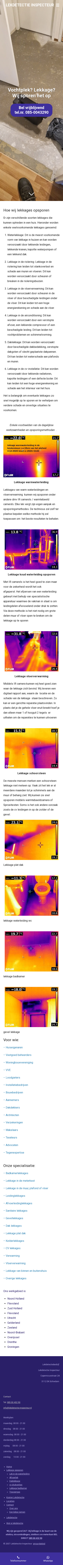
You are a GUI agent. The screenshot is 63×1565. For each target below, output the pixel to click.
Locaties (10, 1501)
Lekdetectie (11, 1517)
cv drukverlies (15, 1485)
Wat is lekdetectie (14, 1523)
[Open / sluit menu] (57, 5)
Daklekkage (14, 1481)
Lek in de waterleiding (19, 1474)
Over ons (13, 1508)
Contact (10, 1505)
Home (9, 1467)
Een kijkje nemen (17, 1512)
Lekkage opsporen (14, 1470)
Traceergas (14, 1492)
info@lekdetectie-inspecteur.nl (17, 1408)
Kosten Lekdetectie (15, 1497)
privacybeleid (39, 1544)
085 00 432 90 (13, 1402)
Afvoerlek (13, 1477)
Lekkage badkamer (18, 1488)
